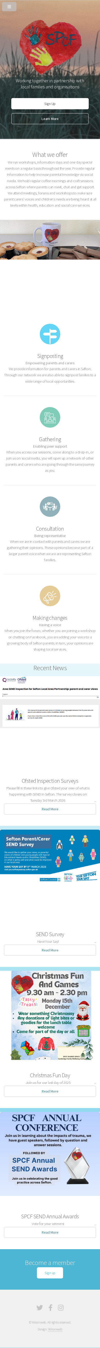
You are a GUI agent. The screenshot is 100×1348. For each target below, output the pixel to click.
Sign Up (50, 103)
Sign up (50, 1273)
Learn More (50, 118)
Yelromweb (55, 1329)
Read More (50, 809)
